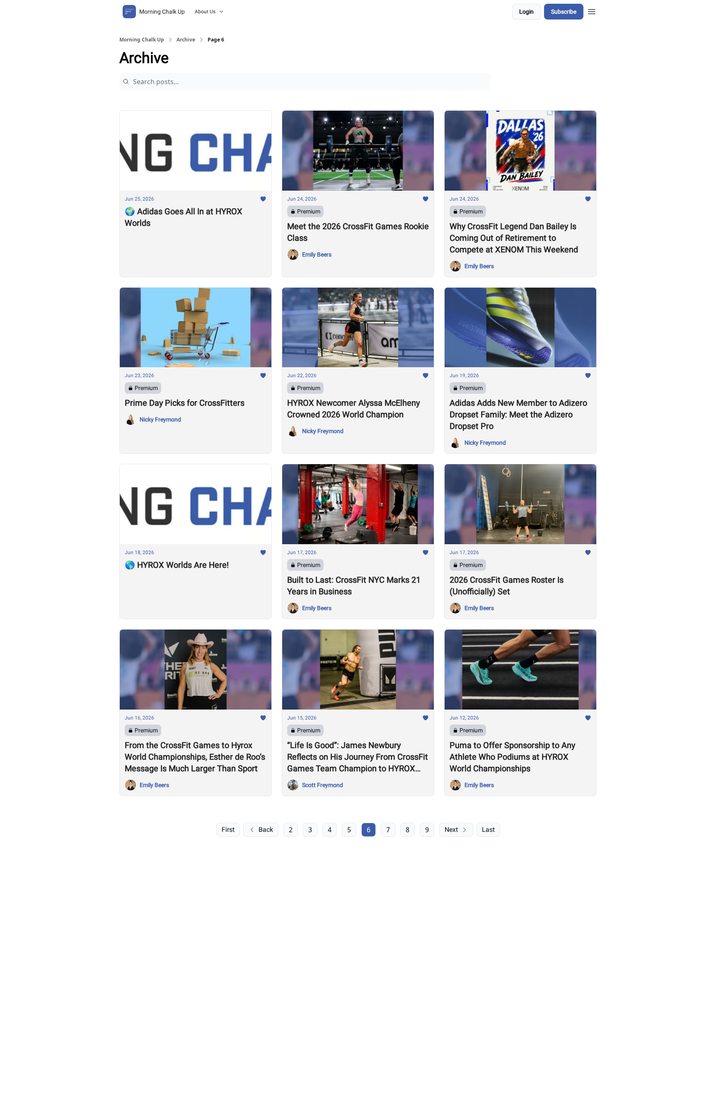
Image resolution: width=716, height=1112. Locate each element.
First (228, 829)
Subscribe (563, 11)
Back (266, 829)
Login (526, 11)
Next (451, 829)
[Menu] (592, 10)
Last (488, 829)
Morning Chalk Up (141, 39)
